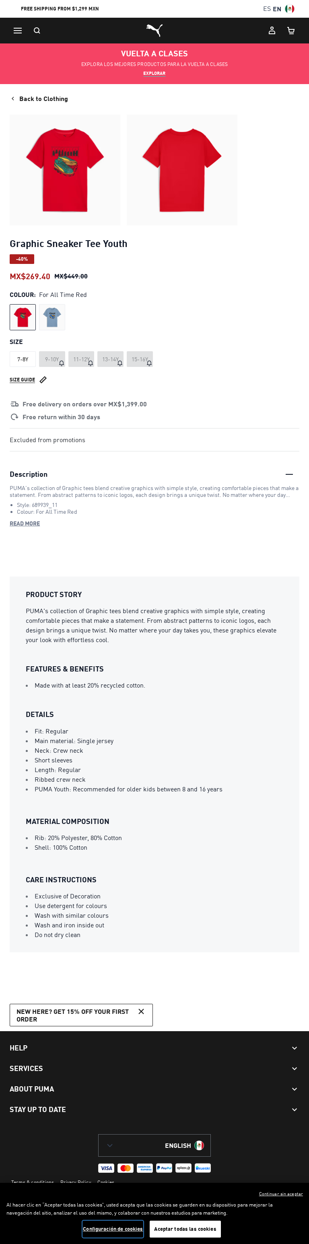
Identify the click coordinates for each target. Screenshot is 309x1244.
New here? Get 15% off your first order (72, 1015)
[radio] (23, 317)
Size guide (22, 380)
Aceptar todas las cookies (185, 1228)
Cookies (105, 1182)
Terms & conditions (32, 1182)
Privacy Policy (75, 1182)
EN (277, 8)
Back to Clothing (43, 98)
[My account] (272, 31)
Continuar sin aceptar (281, 1194)
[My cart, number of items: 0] (291, 31)
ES (267, 8)
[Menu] (18, 31)
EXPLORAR (154, 73)
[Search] (37, 31)
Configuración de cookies (113, 1228)
